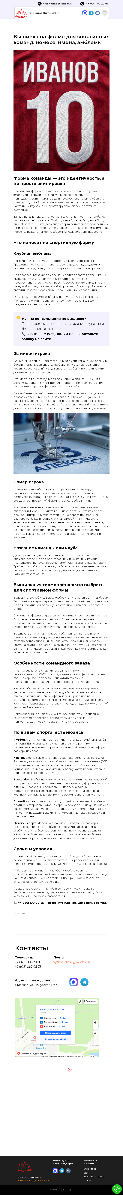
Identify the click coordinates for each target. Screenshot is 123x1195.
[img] (60, 1106)
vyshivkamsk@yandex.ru (71, 962)
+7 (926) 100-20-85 (57, 334)
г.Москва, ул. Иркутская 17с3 (44, 13)
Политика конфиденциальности (32, 1180)
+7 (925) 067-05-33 (28, 966)
